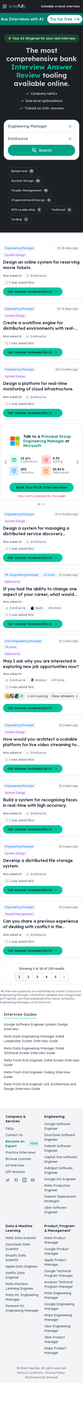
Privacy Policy (55, 1372)
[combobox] (41, 126)
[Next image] (77, 462)
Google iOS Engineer (60, 1179)
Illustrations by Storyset (41, 1377)
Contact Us (14, 1135)
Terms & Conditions (30, 1372)
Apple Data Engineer (22, 1266)
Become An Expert (21, 1143)
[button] (22, 171)
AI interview (15, 1165)
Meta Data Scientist (21, 1238)
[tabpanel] (41, 1056)
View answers (63, 696)
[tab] (20, 1017)
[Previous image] (6, 462)
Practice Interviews (21, 1152)
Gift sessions (15, 1172)
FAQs (10, 1128)
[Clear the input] (70, 126)
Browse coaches (18, 1159)
